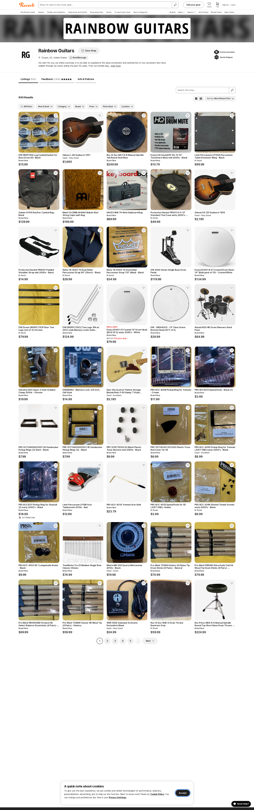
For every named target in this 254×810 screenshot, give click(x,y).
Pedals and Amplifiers (56, 12)
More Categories (140, 12)
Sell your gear (193, 4)
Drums (109, 12)
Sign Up (225, 5)
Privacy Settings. (118, 797)
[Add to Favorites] (56, 115)
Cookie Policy (157, 794)
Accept (183, 793)
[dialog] (127, 793)
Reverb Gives (216, 12)
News (180, 12)
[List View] (201, 98)
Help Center (229, 12)
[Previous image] (22, 132)
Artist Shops (203, 12)
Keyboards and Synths (77, 12)
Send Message (79, 57)
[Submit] (232, 90)
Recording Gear (96, 12)
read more (116, 65)
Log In (233, 5)
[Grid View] (196, 98)
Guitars (41, 12)
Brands (173, 12)
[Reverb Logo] (26, 5)
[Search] (175, 5)
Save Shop (90, 50)
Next (148, 641)
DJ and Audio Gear (122, 12)
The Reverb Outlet (27, 12)
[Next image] (56, 132)
